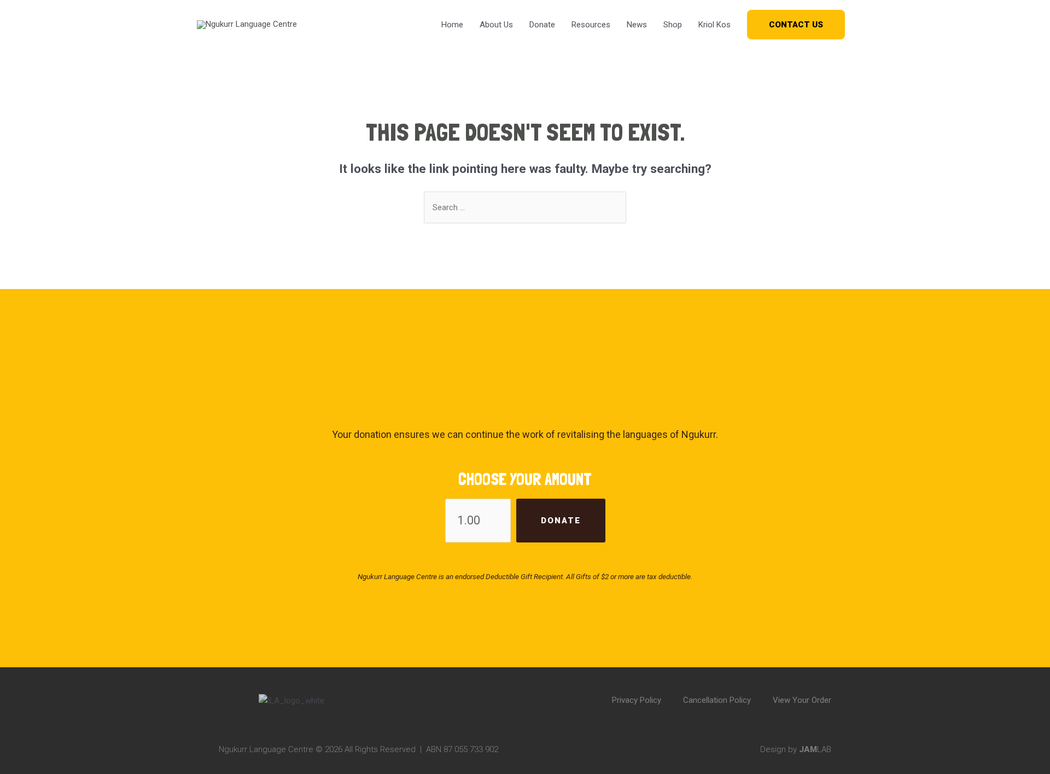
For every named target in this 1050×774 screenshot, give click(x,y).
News (637, 25)
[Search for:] (525, 207)
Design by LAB (795, 749)
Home (452, 25)
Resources (590, 25)
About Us (496, 25)
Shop (672, 25)
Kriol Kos (714, 25)
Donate (542, 25)
